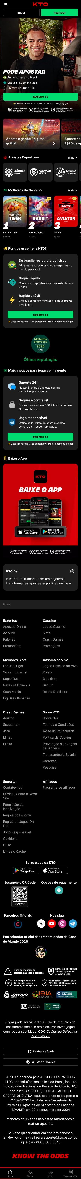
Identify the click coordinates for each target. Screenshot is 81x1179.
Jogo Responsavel (17, 832)
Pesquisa (50, 767)
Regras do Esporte (17, 815)
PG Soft (6, 237)
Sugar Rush (11, 679)
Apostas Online (14, 626)
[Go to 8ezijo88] (40, 511)
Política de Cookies (57, 737)
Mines (7, 737)
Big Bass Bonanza (16, 698)
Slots (46, 633)
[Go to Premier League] (40, 172)
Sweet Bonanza (15, 672)
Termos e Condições (58, 724)
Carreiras (50, 761)
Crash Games (53, 639)
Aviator (58, 232)
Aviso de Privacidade (59, 731)
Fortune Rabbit (36, 232)
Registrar (60, 12)
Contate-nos (12, 787)
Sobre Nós (51, 718)
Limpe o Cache (14, 851)
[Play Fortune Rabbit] (40, 211)
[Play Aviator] (66, 211)
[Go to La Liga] (66, 172)
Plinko (7, 744)
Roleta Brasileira (55, 692)
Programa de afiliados (59, 787)
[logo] (40, 4)
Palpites (9, 639)
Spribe (57, 237)
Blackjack (50, 679)
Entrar (21, 12)
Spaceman (11, 724)
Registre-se (40, 96)
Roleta (47, 672)
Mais (71, 157)
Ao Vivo (9, 633)
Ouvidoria (10, 838)
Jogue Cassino (54, 626)
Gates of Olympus (16, 685)
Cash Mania (12, 692)
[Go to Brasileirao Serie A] (15, 172)
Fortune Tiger (10, 232)
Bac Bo (48, 685)
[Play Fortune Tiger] (15, 211)
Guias (7, 845)
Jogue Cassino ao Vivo (60, 666)
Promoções (11, 646)
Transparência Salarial (59, 754)
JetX (6, 731)
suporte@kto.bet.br (58, 1137)
